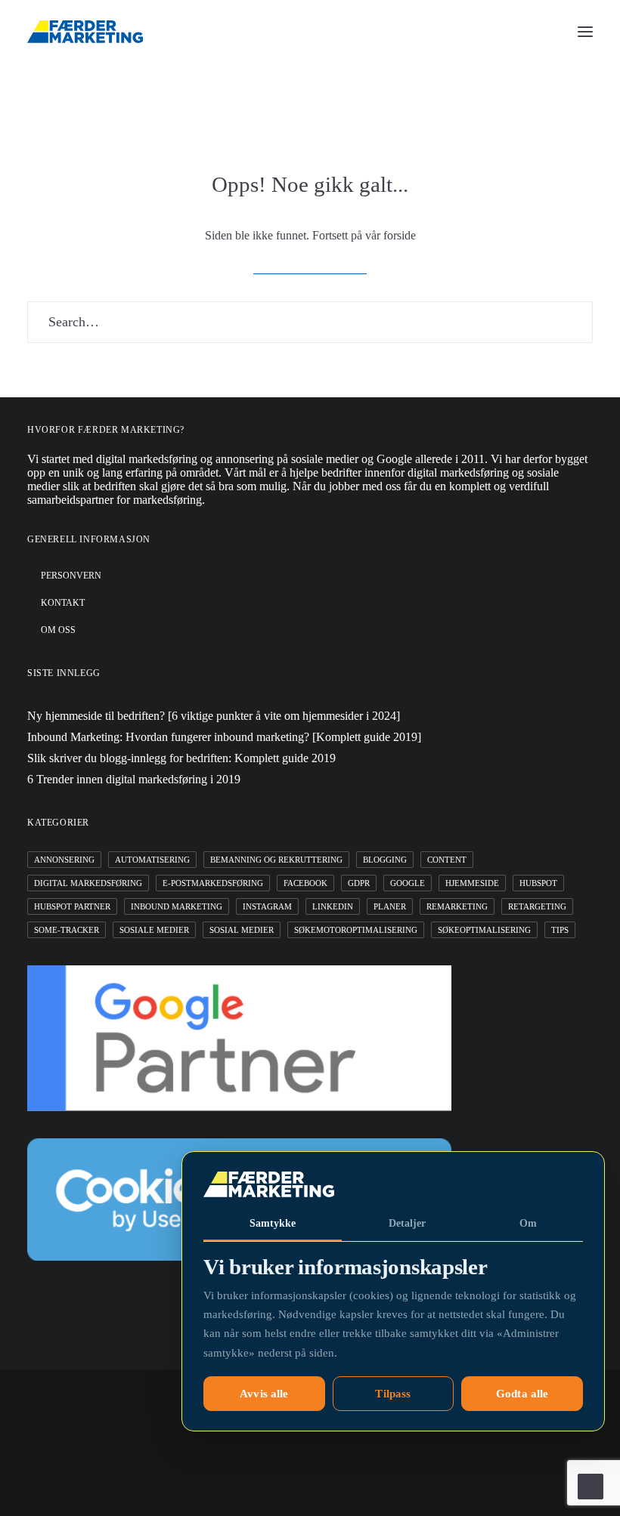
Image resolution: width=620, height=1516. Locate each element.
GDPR (359, 883)
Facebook (305, 883)
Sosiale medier (154, 929)
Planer (390, 906)
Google (407, 883)
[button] (585, 31)
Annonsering (64, 859)
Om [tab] (528, 1223)
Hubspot (538, 883)
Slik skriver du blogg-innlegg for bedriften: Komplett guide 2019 (181, 758)
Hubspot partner (72, 906)
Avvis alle (264, 1394)
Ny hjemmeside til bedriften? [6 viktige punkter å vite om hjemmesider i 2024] (213, 715)
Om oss (58, 630)
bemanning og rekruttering (276, 859)
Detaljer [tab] (407, 1223)
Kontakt (63, 602)
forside (399, 235)
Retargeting (537, 906)
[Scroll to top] (590, 1485)
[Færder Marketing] (85, 31)
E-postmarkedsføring (213, 883)
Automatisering (152, 859)
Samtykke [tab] (273, 1223)
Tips (560, 929)
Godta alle (522, 1394)
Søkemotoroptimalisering (355, 929)
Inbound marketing (176, 906)
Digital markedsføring (88, 883)
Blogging (385, 859)
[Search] (310, 322)
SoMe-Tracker (66, 929)
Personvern (71, 575)
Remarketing (457, 906)
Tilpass (393, 1394)
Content (447, 859)
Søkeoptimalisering (484, 929)
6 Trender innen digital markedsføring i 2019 (133, 779)
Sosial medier (241, 929)
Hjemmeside (472, 883)
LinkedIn (332, 906)
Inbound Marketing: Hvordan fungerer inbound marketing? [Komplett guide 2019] (224, 736)
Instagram (267, 906)
